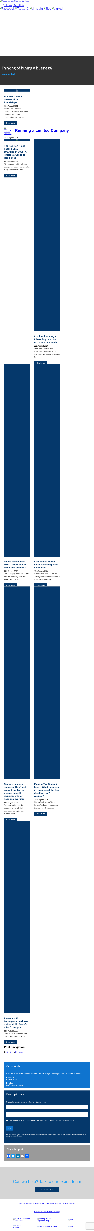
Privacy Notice (54, 1134)
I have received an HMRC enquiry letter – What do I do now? (16, 564)
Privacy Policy (39, 1203)
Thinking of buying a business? (27, 68)
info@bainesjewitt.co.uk (15, 1085)
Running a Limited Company (42, 130)
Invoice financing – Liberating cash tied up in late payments (46, 339)
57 (16, 1052)
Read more (10, 123)
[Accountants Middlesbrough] (14, 1)
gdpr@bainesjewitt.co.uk (14, 1136)
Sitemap (72, 1203)
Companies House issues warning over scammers (46, 564)
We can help (9, 74)
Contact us (47, 1190)
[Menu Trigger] (90, 5)
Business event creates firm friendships (13, 99)
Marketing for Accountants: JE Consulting (47, 1212)
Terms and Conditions (61, 1203)
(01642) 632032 (13, 5)
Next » (20, 1052)
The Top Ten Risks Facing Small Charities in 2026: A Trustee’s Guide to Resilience (15, 152)
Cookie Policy (49, 1203)
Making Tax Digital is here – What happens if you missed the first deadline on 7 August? (46, 790)
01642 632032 (11, 1079)
